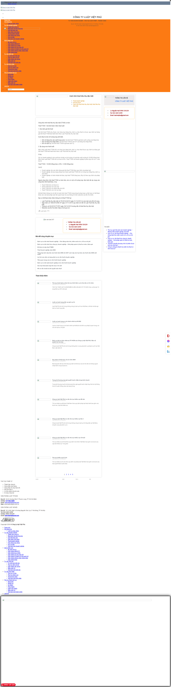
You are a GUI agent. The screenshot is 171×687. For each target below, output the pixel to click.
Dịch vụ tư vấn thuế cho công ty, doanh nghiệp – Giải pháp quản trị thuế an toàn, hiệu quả (65, 244)
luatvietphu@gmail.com (12, 502)
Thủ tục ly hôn (12, 66)
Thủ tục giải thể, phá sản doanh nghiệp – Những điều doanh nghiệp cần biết (120, 231)
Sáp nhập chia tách (13, 32)
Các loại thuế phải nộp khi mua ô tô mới (49, 265)
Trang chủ (7, 20)
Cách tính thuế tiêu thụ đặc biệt (82, 104)
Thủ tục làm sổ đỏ (13, 57)
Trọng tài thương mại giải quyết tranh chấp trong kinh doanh (71, 380)
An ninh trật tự (12, 42)
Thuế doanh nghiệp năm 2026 (46, 250)
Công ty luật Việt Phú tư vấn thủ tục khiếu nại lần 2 (67, 419)
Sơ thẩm (10, 78)
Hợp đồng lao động (14, 35)
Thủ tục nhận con (13, 67)
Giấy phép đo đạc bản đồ (16, 47)
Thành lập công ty (13, 27)
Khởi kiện (10, 74)
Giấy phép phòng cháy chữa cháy (18, 50)
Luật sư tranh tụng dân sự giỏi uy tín (63, 302)
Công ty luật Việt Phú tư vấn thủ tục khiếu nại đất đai (68, 399)
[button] (42, 479)
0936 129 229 (9, 685)
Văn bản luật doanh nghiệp (16, 39)
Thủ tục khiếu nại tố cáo (59, 457)
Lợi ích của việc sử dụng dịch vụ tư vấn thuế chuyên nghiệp (55, 257)
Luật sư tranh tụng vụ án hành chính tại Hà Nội (66, 321)
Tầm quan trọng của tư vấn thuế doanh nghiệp (51, 260)
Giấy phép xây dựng (14, 59)
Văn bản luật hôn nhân (14, 71)
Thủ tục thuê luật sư (10, 73)
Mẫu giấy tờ (11, 61)
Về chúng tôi (8, 22)
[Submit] (8, 91)
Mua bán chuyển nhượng (15, 28)
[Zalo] (168, 351)
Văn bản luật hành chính (15, 84)
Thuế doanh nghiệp (13, 34)
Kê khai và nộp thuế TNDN (45, 247)
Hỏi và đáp (11, 37)
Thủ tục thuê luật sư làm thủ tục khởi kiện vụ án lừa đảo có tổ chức (73, 283)
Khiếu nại (10, 76)
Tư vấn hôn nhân (9, 64)
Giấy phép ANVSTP (14, 44)
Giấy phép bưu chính (14, 45)
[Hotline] (168, 336)
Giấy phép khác (12, 52)
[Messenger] (168, 341)
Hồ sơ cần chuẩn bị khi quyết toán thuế (49, 268)
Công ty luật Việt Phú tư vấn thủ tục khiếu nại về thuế (68, 437)
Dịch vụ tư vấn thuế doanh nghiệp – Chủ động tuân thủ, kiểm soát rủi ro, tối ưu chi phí (63, 241)
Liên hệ (6, 86)
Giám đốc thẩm (12, 81)
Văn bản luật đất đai (14, 62)
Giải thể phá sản (13, 30)
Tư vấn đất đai (8, 54)
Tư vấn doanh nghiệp (10, 25)
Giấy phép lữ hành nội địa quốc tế (18, 49)
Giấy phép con (8, 40)
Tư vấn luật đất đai (14, 56)
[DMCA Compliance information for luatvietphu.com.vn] (8, 521)
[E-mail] (168, 346)
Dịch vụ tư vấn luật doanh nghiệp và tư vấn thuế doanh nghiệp (56, 263)
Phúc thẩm (11, 79)
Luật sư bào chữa (13, 23)
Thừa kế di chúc (12, 69)
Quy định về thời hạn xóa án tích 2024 (64, 359)
